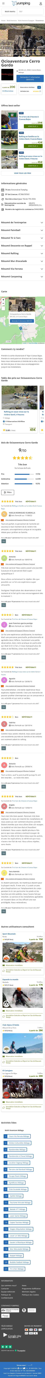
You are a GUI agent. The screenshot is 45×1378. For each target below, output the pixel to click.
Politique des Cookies (30, 1295)
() (40, 91)
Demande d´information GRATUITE (30, 78)
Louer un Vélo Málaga (18, 1236)
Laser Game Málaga (18, 1216)
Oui (4, 541)
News (24, 1285)
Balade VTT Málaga (17, 1209)
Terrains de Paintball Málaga (20, 1169)
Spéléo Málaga (16, 1196)
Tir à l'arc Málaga (17, 1269)
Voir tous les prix (22, 173)
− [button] (3, 303)
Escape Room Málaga (17, 1176)
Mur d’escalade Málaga (19, 1249)
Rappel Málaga (16, 1255)
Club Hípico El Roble (11, 1025)
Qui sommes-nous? (9, 1285)
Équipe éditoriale (8, 1292)
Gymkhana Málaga (16, 1183)
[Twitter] (24, 1369)
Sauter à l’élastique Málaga (21, 1242)
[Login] (41, 3)
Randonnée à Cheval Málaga (20, 1156)
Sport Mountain (9, 934)
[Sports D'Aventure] (21, 3)
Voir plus (32, 126)
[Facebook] (18, 1369)
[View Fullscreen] (3, 308)
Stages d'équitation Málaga (21, 1229)
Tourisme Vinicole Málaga (20, 1202)
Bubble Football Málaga (19, 1262)
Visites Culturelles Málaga (19, 1143)
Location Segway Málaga (19, 1163)
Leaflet (24, 343)
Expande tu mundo (10, 979)
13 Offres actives (7, 91)
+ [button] (3, 299)
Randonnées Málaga (17, 1149)
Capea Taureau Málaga (19, 1222)
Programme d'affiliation (31, 1288)
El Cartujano (8, 1070)
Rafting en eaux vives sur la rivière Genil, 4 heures (16, 413)
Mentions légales (29, 1292)
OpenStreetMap (33, 343)
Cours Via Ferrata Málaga (19, 1136)
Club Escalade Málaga (18, 1189)
